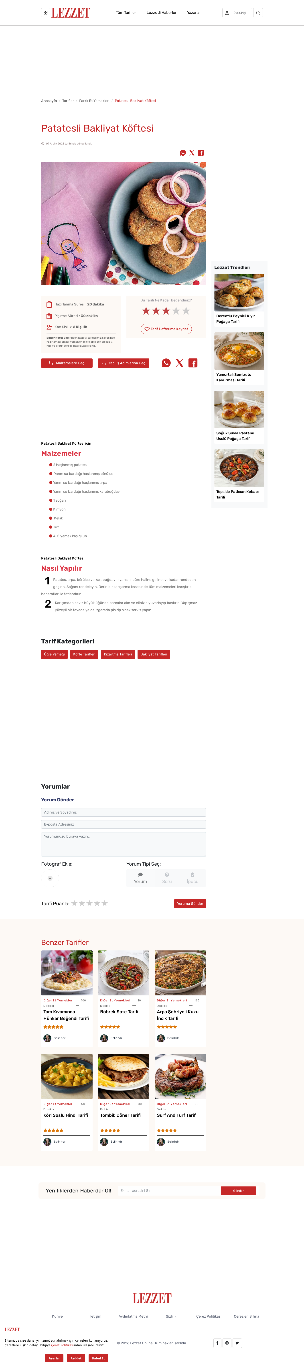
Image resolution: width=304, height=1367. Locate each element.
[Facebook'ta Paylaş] (200, 153)
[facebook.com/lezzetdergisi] (217, 1343)
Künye (57, 1316)
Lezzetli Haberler (161, 12)
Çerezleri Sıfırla (246, 1316)
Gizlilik (171, 1316)
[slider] (166, 310)
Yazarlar (194, 12)
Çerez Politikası (208, 1316)
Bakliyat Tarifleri (153, 654)
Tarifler (68, 101)
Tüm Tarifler (126, 12)
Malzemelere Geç (69, 363)
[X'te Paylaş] (191, 153)
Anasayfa (49, 101)
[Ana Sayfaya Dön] (152, 1298)
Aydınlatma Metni (133, 1316)
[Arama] (258, 12)
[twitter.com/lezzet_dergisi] (237, 1343)
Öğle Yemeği (54, 654)
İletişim (95, 1316)
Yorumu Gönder (190, 903)
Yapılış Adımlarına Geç (126, 363)
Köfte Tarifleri (84, 654)
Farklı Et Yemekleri (94, 101)
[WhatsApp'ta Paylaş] (182, 153)
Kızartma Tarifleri (118, 654)
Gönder (238, 1191)
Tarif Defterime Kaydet (169, 329)
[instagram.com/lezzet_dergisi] (227, 1343)
